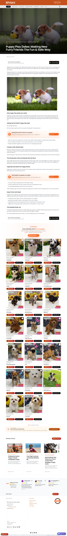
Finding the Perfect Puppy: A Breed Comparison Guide (13, 457)
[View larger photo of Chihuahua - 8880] (41, 240)
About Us (31, 501)
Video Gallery (21, 6)
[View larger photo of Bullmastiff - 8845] (60, 344)
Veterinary (52, 455)
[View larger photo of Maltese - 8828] (22, 396)
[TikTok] (12, 527)
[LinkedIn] (19, 527)
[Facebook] (8, 527)
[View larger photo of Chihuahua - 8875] (41, 266)
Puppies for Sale (14, 6)
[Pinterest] (18, 527)
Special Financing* (32, 500)
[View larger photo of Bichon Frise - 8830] (41, 370)
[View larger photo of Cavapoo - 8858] (60, 318)
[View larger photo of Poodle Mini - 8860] (22, 318)
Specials (42, 6)
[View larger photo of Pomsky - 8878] (22, 266)
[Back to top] (60, 494)
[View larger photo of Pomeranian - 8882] (22, 240)
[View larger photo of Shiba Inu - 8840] (22, 370)
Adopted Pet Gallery (29, 6)
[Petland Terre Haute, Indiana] (10, 2)
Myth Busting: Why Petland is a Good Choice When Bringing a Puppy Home (50, 461)
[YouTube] (14, 527)
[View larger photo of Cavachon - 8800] (41, 396)
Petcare (52, 454)
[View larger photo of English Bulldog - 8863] (41, 292)
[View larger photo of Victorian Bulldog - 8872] (60, 266)
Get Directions (10, 508)
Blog (46, 6)
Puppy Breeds (36, 6)
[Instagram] (10, 527)
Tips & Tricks (12, 454)
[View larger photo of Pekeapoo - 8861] (60, 292)
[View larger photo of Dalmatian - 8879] (60, 240)
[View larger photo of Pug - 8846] (41, 344)
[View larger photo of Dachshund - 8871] (22, 292)
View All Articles (56, 438)
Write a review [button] (13, 486)
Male (46, 258)
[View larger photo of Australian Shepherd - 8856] (22, 344)
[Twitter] (16, 527)
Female (9, 258)
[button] (10, 240)
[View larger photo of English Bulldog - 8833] (60, 370)
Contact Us (31, 504)
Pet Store (49, 454)
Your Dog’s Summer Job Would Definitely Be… (33, 457)
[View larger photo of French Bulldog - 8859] (41, 318)
